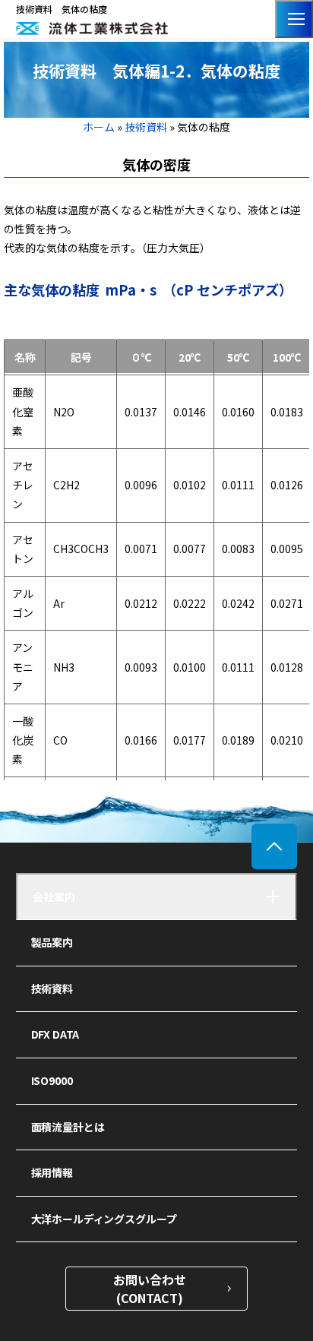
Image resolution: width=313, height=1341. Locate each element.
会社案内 (54, 896)
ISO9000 (52, 1080)
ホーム (100, 126)
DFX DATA (55, 1034)
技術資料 (146, 126)
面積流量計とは (68, 1126)
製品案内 (52, 942)
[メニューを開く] (294, 19)
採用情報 (52, 1172)
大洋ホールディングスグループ (104, 1218)
